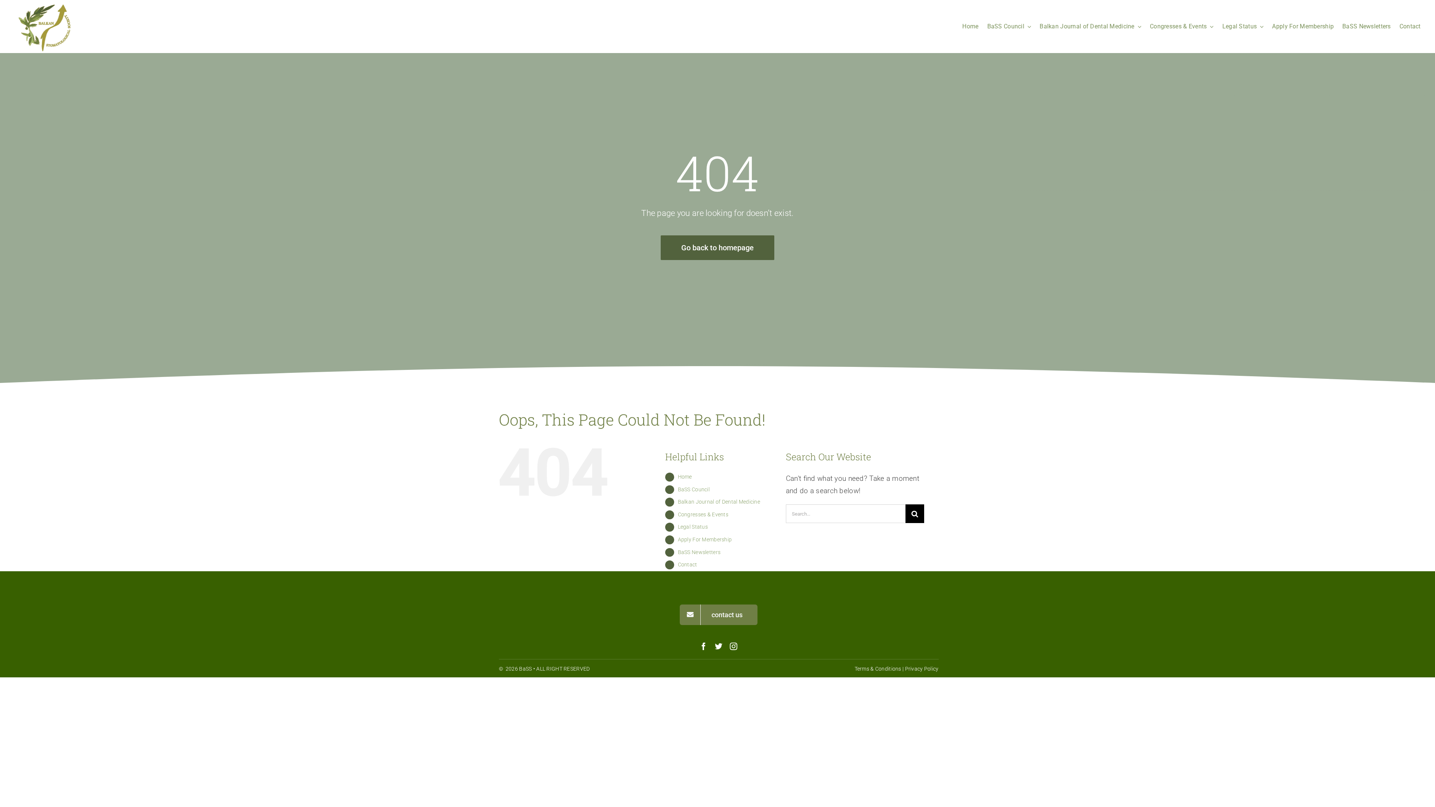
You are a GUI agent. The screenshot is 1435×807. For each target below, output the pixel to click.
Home (685, 477)
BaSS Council (694, 489)
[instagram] (733, 646)
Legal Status (693, 527)
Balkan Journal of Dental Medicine (719, 502)
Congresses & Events (703, 514)
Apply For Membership (705, 539)
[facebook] (703, 646)
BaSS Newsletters (699, 552)
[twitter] (718, 646)
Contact (687, 565)
